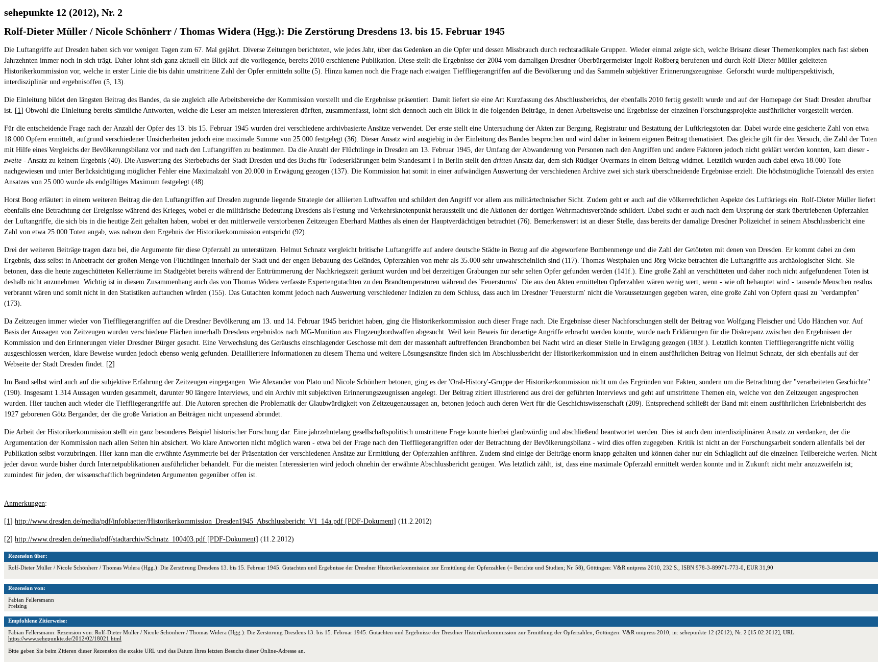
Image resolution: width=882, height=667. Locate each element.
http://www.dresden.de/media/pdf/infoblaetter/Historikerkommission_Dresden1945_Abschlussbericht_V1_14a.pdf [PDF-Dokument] (205, 521)
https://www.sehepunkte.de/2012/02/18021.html (64, 638)
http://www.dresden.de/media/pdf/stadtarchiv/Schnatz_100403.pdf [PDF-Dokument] (136, 539)
